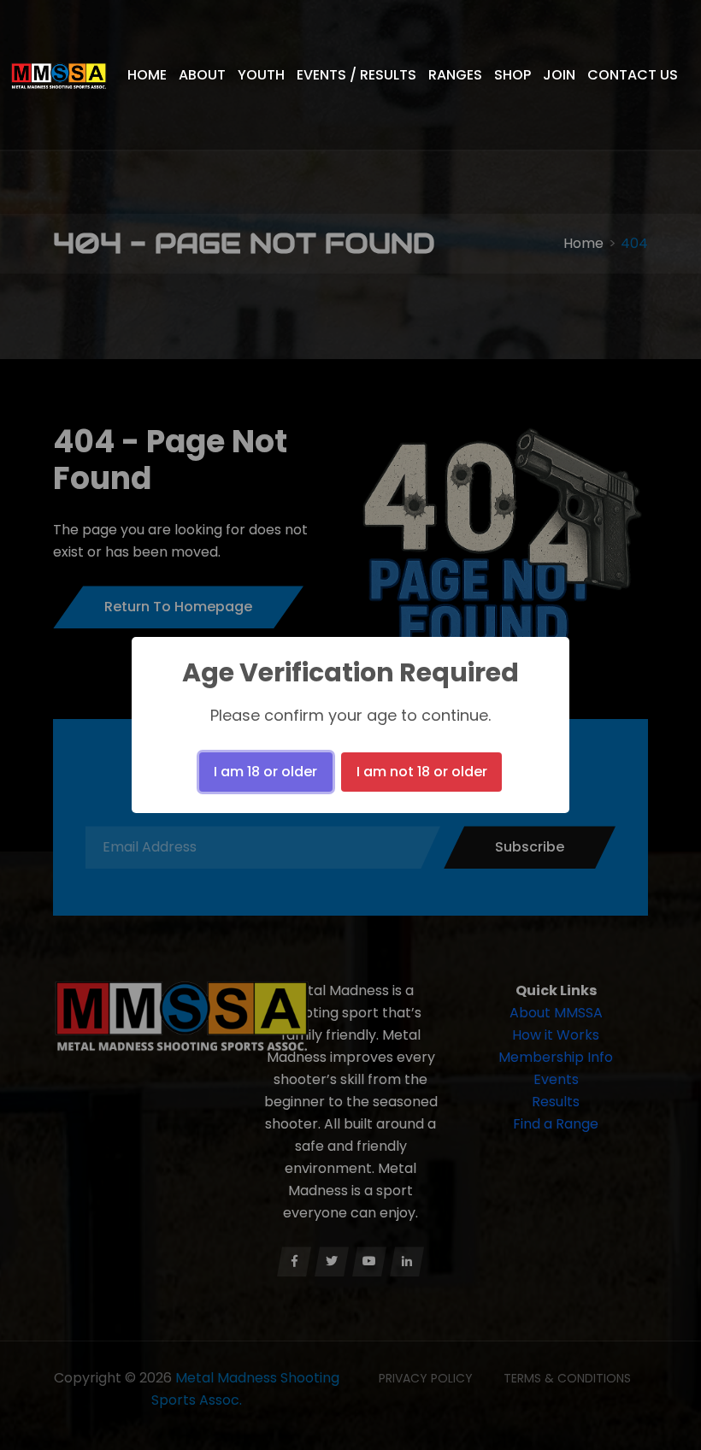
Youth (261, 75)
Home (147, 75)
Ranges (455, 75)
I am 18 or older (265, 771)
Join (559, 75)
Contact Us (632, 75)
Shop (512, 75)
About (202, 75)
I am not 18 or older (421, 771)
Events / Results (356, 75)
